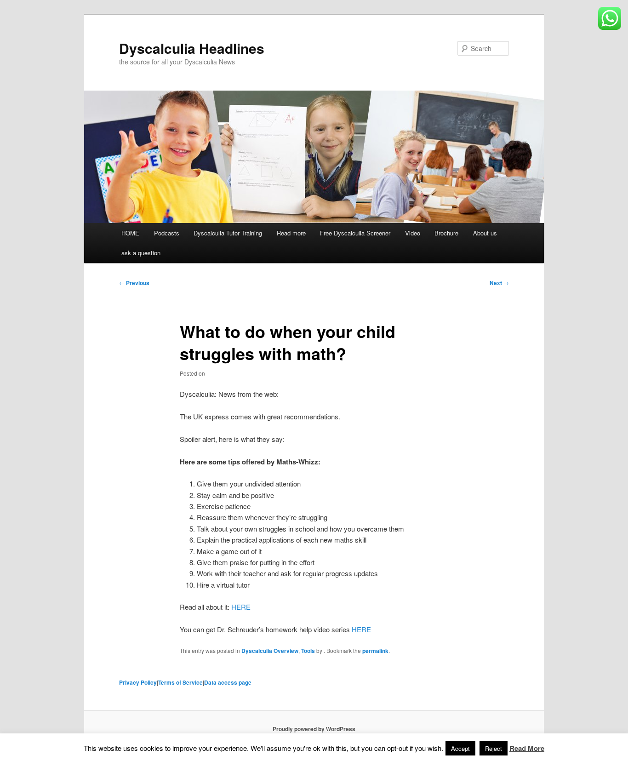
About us (485, 233)
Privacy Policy (138, 682)
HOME (130, 233)
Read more (291, 233)
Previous (134, 283)
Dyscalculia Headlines (191, 48)
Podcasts (166, 233)
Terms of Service (180, 682)
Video (412, 233)
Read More (526, 748)
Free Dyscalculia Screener (355, 233)
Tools (308, 651)
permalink (375, 651)
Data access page (227, 682)
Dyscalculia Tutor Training (228, 233)
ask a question (140, 252)
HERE (241, 607)
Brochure (446, 233)
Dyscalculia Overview (269, 651)
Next (499, 283)
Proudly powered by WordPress (314, 729)
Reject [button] (493, 748)
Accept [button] (460, 748)
